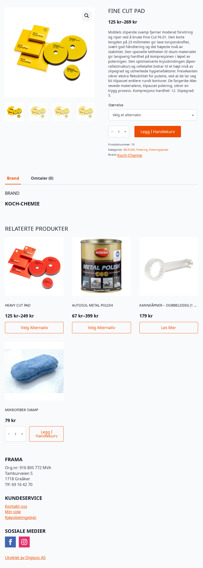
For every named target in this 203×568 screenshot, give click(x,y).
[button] (86, 15)
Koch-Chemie (129, 155)
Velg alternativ (34, 327)
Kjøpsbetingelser (21, 517)
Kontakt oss (16, 506)
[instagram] (24, 542)
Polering (142, 149)
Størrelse (115, 105)
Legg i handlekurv (158, 131)
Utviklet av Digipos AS (25, 557)
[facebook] (10, 542)
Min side (13, 511)
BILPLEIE (129, 149)
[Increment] (125, 131)
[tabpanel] (101, 199)
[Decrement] (112, 131)
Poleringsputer (159, 149)
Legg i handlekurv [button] (46, 434)
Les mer (168, 327)
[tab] (13, 178)
